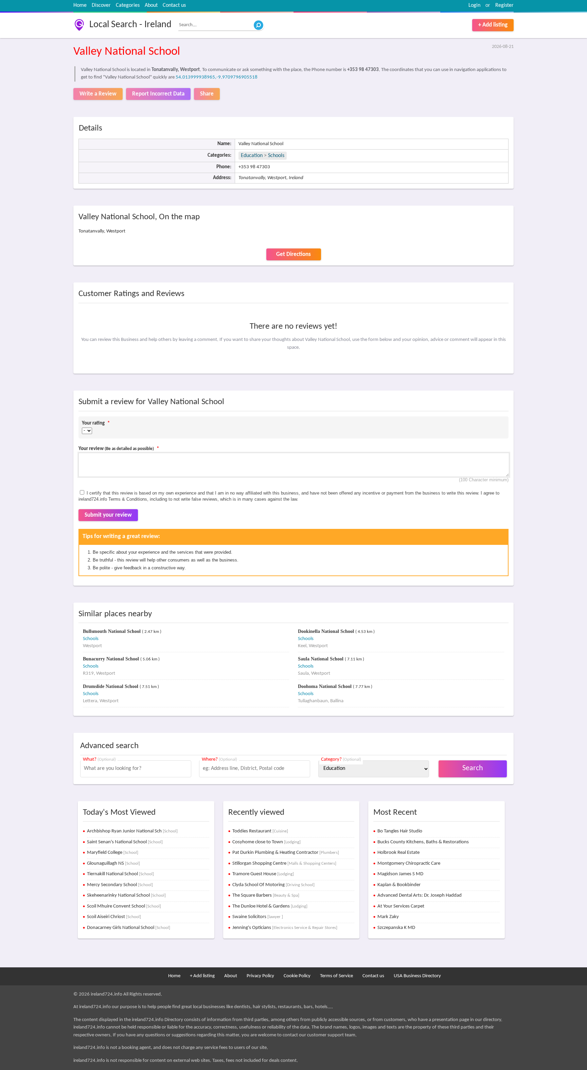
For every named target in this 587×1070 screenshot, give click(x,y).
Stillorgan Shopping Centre (284, 863)
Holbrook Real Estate (398, 852)
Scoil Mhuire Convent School (124, 906)
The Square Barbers (265, 895)
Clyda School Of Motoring (273, 884)
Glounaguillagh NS (113, 863)
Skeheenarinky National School (126, 895)
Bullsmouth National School (112, 631)
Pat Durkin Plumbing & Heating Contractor (285, 852)
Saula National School (321, 658)
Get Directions (293, 254)
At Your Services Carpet (400, 906)
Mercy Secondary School (120, 884)
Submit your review (108, 515)
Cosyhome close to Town (266, 842)
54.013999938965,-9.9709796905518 (216, 77)
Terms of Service (336, 976)
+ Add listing (493, 25)
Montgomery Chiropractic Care (408, 863)
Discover (101, 5)
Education (252, 155)
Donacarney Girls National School (128, 927)
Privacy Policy (260, 976)
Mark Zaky (388, 916)
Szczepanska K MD (396, 927)
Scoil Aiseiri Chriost (114, 916)
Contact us (174, 5)
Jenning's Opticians (284, 927)
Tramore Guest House (263, 874)
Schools (276, 155)
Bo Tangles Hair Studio (399, 831)
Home (80, 5)
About (151, 5)
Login (474, 5)
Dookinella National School (326, 631)
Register (504, 5)
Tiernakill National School (120, 874)
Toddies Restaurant (260, 831)
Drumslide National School (111, 686)
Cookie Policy (297, 976)
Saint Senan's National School (125, 842)
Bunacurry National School (111, 658)
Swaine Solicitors (257, 916)
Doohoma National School (325, 686)
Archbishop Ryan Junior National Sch (132, 831)
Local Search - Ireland (130, 25)
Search (472, 768)
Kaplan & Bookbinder (399, 884)
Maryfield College (112, 852)
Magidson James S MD (400, 874)
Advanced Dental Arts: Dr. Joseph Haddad (419, 895)
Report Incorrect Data (158, 94)
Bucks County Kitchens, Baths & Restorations (423, 842)
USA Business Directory (417, 976)
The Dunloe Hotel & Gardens (269, 906)
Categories (128, 5)
